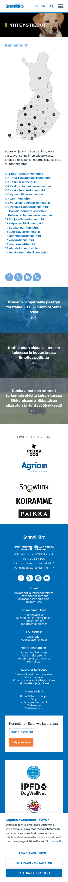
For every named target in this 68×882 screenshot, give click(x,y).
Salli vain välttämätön (34, 863)
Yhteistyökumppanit (34, 702)
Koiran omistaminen (33, 648)
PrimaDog (34, 450)
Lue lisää (56, 841)
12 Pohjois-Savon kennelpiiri (24, 219)
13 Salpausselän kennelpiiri (24, 224)
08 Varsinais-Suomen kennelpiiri (27, 203)
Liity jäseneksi (34, 632)
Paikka (34, 513)
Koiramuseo (34, 602)
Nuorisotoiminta (34, 620)
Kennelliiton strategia (34, 696)
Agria (34, 467)
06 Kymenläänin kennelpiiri (24, 195)
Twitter (18, 277)
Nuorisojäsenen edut (34, 639)
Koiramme (34, 501)
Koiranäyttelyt (34, 614)
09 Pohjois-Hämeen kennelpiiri (26, 207)
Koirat (34, 588)
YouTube (46, 578)
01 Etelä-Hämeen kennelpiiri (24, 174)
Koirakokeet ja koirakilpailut (34, 617)
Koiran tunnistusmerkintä (34, 658)
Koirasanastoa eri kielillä (33, 598)
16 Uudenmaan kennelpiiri (23, 236)
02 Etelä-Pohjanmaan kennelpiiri (28, 178)
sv (37, 6)
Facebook (9, 277)
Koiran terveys (34, 677)
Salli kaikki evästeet (34, 873)
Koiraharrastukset (34, 610)
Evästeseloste (34, 708)
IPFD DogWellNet (34, 789)
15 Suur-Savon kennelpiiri (22, 232)
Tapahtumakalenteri (34, 623)
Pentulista (34, 661)
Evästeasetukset (34, 853)
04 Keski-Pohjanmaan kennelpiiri (28, 186)
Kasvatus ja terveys (34, 670)
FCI (34, 772)
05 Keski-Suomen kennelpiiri (25, 190)
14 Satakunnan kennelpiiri (22, 228)
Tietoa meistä (34, 691)
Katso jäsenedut (22, 732)
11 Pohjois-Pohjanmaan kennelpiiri (28, 215)
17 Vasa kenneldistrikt (20, 244)
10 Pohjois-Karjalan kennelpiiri (26, 211)
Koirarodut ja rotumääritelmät (33, 592)
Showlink (34, 488)
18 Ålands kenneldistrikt (21, 248)
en (43, 6)
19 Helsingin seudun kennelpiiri (26, 253)
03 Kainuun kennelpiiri (20, 182)
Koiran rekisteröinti (34, 655)
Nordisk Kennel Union (34, 807)
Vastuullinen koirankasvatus (33, 674)
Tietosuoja (34, 705)
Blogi (34, 699)
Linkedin (27, 277)
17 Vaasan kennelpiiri (19, 240)
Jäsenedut (34, 636)
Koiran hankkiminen (34, 652)
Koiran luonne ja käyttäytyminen (34, 680)
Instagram (38, 578)
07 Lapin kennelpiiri (18, 199)
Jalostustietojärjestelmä (33, 683)
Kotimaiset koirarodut (34, 595)
